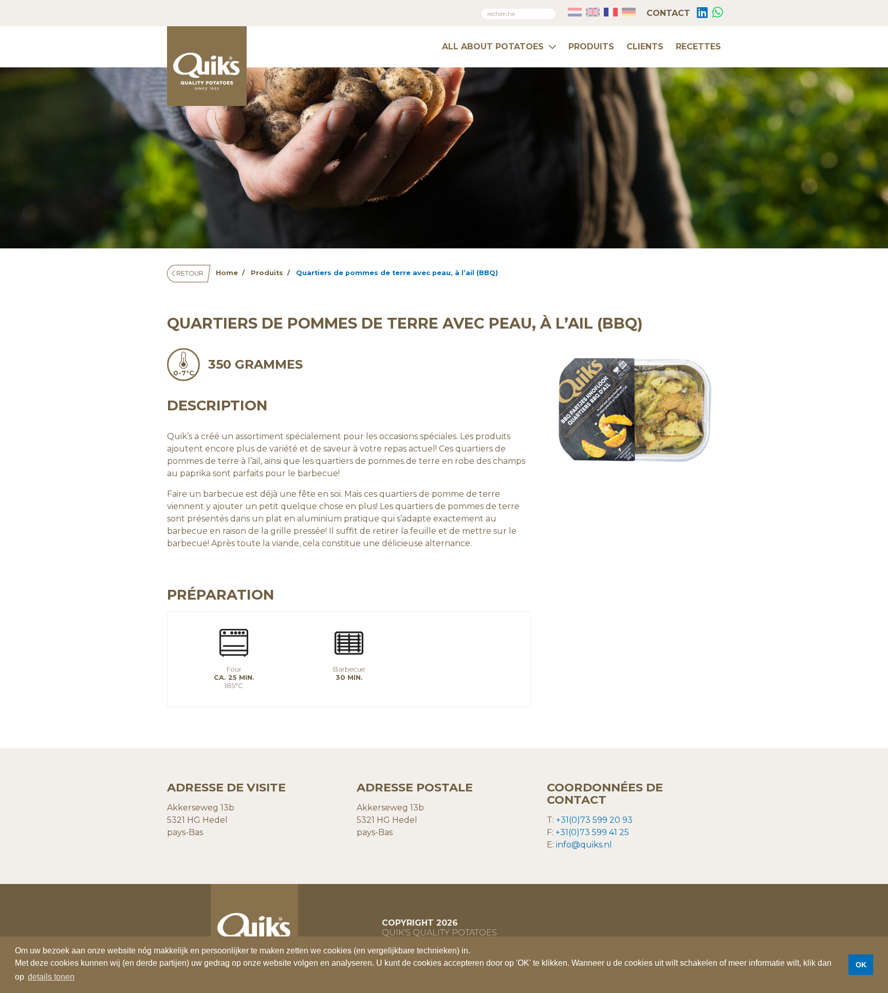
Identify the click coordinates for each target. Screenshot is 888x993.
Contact (667, 13)
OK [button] (861, 965)
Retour (189, 273)
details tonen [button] (51, 976)
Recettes (698, 46)
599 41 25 (609, 832)
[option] (634, 410)
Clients (644, 46)
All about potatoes (493, 46)
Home (227, 273)
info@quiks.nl (584, 845)
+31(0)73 (573, 832)
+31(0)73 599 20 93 (594, 820)
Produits (591, 46)
